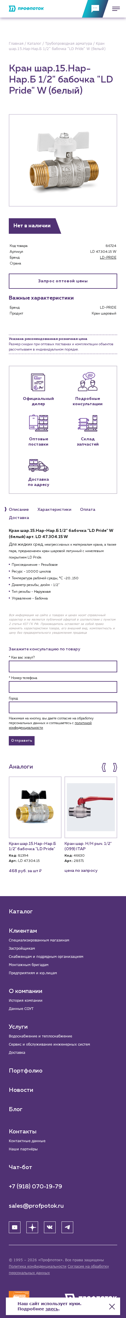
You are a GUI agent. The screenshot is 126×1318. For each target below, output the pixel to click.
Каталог (21, 912)
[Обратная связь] (95, 9)
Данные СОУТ (21, 1008)
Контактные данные (27, 1141)
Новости (21, 1090)
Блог (16, 1109)
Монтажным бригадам (28, 965)
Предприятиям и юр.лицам (33, 973)
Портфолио (25, 1071)
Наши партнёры (23, 1149)
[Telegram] (67, 1227)
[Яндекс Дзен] (32, 1227)
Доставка (17, 1052)
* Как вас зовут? (22, 657)
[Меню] (114, 9)
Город (13, 698)
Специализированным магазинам (39, 940)
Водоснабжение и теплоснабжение (40, 1036)
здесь (51, 1308)
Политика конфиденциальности (38, 1266)
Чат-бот (20, 1167)
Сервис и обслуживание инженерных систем (49, 1044)
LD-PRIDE (108, 258)
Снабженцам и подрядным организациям (46, 956)
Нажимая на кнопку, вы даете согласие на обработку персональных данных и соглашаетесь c (51, 723)
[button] (104, 767)
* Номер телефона (23, 678)
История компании (25, 1000)
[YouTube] (15, 1227)
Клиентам (23, 931)
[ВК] (50, 1227)
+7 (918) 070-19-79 (35, 1187)
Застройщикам (22, 948)
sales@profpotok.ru (36, 1206)
